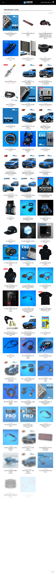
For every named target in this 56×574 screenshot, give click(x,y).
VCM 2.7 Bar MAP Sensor (28, 516)
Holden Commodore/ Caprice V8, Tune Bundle (28, 196)
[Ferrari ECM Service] (10, 116)
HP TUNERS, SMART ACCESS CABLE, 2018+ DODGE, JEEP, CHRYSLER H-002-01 (28, 310)
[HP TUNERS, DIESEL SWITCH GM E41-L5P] (10, 252)
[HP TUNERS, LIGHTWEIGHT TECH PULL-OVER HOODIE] (10, 275)
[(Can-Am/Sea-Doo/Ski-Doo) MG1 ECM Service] (10, 23)
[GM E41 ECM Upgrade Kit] (10, 139)
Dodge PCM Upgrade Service (45, 104)
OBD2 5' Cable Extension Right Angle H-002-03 (28, 379)
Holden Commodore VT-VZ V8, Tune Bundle (11, 196)
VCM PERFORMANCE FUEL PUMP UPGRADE (45, 563)
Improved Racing (10, 331)
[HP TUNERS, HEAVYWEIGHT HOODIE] (45, 252)
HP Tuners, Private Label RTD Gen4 (10, 309)
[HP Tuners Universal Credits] (28, 230)
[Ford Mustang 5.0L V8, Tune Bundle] (28, 116)
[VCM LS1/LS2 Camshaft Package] (10, 552)
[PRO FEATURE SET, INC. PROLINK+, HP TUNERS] (28, 414)
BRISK (11, 80)
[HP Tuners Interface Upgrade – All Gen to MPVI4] (45, 185)
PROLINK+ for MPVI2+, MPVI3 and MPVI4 (10, 448)
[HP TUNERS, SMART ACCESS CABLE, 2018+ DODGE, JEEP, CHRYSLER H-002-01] (28, 298)
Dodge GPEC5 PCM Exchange (28, 104)
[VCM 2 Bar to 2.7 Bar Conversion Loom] (10, 506)
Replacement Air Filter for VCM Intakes (45, 448)
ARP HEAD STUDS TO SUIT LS (28, 58)
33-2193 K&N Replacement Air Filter (28, 34)
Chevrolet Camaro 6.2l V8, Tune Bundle (28, 82)
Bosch (45, 57)
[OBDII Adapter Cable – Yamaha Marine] (10, 391)
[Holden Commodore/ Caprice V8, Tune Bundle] (28, 185)
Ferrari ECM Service (10, 126)
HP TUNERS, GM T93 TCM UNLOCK (28, 263)
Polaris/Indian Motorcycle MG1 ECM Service (45, 402)
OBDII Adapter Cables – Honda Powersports (28, 402)
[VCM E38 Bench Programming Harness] (45, 506)
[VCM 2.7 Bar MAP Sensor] (28, 506)
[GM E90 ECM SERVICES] (45, 139)
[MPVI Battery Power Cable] (45, 345)
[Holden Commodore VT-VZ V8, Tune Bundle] (10, 185)
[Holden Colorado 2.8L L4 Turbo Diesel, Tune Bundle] (28, 162)
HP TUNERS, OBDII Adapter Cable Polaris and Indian (28, 286)
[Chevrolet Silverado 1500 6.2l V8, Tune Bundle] (45, 71)
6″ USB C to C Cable (10, 58)
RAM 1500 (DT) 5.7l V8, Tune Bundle (28, 448)
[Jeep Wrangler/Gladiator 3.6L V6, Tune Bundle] (28, 322)
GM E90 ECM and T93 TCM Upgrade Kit (28, 150)
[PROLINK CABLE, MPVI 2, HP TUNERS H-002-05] (45, 414)
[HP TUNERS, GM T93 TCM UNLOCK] (28, 252)
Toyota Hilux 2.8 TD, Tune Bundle (28, 471)
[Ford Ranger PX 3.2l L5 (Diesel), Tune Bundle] (45, 116)
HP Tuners (11, 57)
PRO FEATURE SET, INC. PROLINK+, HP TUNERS (28, 425)
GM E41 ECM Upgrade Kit (10, 149)
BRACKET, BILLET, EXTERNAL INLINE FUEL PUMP (45, 59)
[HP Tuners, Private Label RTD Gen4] (10, 298)
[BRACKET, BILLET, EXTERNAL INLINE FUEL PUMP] (45, 48)
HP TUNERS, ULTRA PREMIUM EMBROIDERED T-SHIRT (45, 309)
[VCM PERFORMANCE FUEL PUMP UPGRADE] (45, 552)
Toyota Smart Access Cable (45, 470)
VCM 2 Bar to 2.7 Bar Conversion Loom (10, 517)
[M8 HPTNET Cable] (10, 345)
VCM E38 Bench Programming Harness (45, 517)
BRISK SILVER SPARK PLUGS (10, 81)
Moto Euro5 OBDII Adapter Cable (28, 356)
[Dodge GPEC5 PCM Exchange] (28, 94)
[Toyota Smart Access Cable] (45, 460)
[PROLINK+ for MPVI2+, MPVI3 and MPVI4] (10, 437)
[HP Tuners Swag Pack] (10, 230)
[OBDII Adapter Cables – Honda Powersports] (28, 391)
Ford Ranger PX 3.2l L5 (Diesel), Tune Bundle (45, 127)
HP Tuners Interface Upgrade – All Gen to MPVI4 (45, 196)
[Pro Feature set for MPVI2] (10, 414)
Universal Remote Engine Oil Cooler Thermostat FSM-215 (10, 494)
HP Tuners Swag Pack (11, 241)
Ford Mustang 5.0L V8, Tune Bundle (28, 127)
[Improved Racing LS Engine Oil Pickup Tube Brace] (10, 322)
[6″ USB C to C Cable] (10, 48)
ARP (28, 57)
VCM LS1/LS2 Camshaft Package (10, 563)
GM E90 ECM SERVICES (45, 149)
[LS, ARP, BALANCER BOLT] (45, 322)
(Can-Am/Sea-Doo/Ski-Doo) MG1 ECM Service (10, 34)
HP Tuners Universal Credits (28, 241)
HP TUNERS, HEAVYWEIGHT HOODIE (45, 263)
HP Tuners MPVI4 (10, 218)
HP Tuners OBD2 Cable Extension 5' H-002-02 (28, 219)
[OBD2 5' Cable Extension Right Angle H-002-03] (28, 368)
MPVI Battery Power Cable (45, 355)
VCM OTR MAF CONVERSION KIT (28, 562)
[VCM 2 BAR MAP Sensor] (45, 483)
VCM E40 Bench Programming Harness (10, 540)
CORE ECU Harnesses (10, 104)
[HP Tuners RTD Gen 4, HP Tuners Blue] (45, 208)
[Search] (51, 2)
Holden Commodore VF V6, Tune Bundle (45, 173)
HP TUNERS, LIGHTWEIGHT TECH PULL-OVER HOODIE (10, 286)
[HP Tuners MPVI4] (10, 208)
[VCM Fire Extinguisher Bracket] (28, 529)
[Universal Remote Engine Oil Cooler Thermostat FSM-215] (10, 483)
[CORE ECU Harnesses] (10, 94)
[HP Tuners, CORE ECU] (45, 230)
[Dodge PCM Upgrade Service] (45, 94)
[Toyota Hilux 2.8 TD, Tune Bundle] (28, 460)
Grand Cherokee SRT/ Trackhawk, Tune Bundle (10, 173)
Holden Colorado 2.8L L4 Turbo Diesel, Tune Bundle (28, 173)
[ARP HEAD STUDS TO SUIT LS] (28, 48)
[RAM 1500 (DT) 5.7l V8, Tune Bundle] (28, 437)
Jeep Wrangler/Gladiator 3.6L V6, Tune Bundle (28, 333)
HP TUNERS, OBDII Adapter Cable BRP (45, 286)
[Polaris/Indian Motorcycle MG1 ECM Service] (45, 391)
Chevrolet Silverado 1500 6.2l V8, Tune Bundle (45, 82)
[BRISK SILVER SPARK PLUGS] (10, 71)
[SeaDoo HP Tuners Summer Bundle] (10, 460)
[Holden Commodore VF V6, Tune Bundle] (45, 162)
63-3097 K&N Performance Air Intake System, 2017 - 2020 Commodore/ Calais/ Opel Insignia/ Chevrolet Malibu (45, 35)
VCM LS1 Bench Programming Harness (45, 540)
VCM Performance (28, 80)
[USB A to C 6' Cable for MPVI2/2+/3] (28, 483)
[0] (52, 2)
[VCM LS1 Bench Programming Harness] (45, 529)
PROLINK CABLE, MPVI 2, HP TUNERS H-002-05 (45, 425)
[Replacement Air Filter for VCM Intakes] (45, 437)
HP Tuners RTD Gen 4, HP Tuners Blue (45, 219)
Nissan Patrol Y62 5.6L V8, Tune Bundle (11, 379)
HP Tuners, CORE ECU (45, 241)
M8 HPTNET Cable (10, 355)
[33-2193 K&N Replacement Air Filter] (28, 23)
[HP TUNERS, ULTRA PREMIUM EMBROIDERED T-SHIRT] (45, 298)
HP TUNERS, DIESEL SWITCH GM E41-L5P (10, 263)
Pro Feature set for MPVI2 (10, 424)
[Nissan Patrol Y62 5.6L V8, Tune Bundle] (10, 368)
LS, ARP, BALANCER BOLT (45, 332)
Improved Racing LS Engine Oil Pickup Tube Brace (10, 333)
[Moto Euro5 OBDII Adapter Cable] (28, 345)
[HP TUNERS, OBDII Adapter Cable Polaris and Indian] (28, 275)
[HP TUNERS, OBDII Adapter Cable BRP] (45, 275)
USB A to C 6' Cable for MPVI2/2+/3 (28, 494)
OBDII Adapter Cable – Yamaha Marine (11, 402)
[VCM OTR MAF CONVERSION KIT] (28, 552)
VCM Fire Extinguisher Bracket (28, 540)
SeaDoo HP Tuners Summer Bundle (10, 471)
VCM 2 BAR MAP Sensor (45, 493)
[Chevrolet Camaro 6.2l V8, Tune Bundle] (28, 71)
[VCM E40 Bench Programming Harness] (10, 529)
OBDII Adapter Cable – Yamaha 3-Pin (45, 379)
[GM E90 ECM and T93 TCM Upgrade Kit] (28, 139)
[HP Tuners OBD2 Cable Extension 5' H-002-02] (28, 208)
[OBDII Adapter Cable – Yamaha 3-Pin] (45, 368)
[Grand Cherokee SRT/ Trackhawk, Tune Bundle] (10, 162)
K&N (45, 446)
